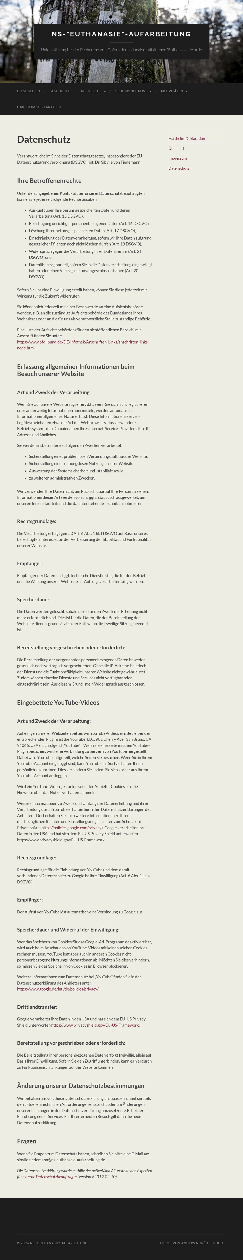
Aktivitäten (172, 91)
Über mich (176, 148)
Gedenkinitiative (131, 91)
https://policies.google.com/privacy (72, 827)
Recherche (91, 91)
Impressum (177, 158)
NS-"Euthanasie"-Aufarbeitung (121, 34)
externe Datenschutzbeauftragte (50, 1176)
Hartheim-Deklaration (39, 107)
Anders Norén (194, 1243)
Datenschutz (178, 168)
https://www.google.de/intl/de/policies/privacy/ (57, 988)
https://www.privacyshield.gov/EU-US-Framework (95, 1025)
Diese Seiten (28, 91)
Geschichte (61, 91)
